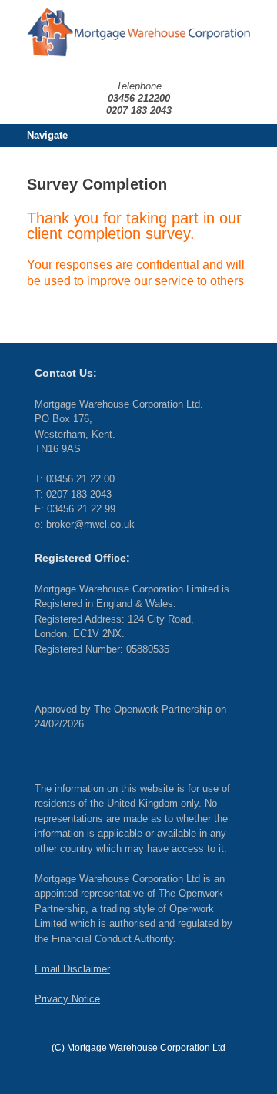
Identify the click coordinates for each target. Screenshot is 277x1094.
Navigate (47, 135)
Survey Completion (97, 184)
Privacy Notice (67, 999)
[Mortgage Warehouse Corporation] (138, 32)
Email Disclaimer (72, 969)
